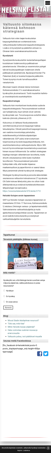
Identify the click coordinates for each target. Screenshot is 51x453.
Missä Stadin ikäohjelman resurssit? (23, 320)
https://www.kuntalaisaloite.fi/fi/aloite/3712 (22, 191)
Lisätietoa (26, 450)
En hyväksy (10, 296)
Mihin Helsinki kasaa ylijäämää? (21, 327)
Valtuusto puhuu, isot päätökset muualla (25, 336)
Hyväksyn (10, 291)
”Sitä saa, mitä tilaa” (16, 323)
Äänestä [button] (8, 308)
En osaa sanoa (12, 302)
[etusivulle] (25, 10)
